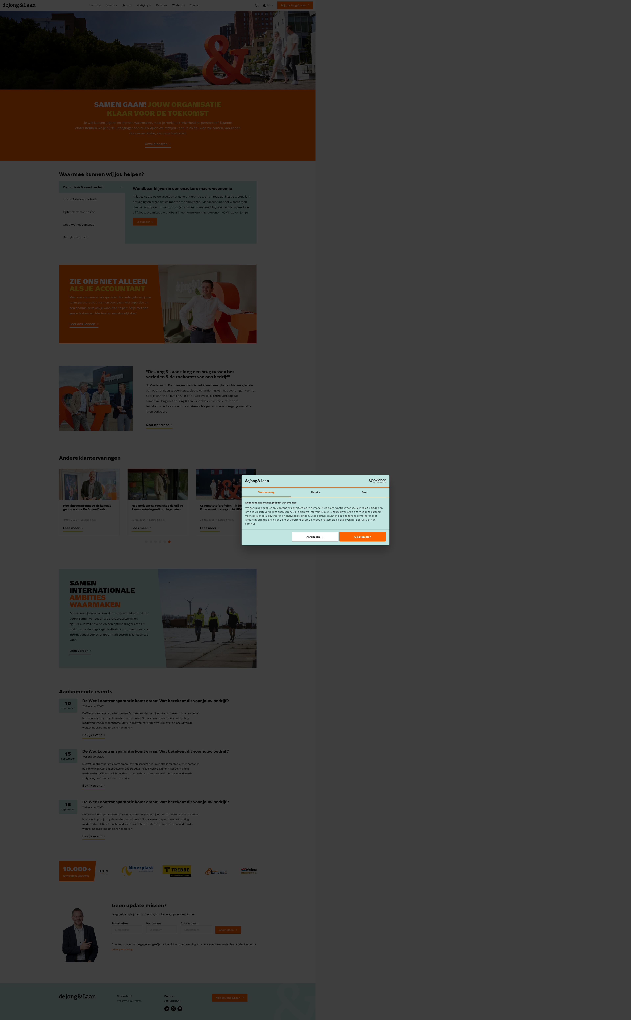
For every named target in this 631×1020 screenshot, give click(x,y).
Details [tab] (315, 491)
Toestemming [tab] (266, 491)
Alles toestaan (362, 536)
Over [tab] (365, 491)
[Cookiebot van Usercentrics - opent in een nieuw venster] (371, 481)
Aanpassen (313, 536)
